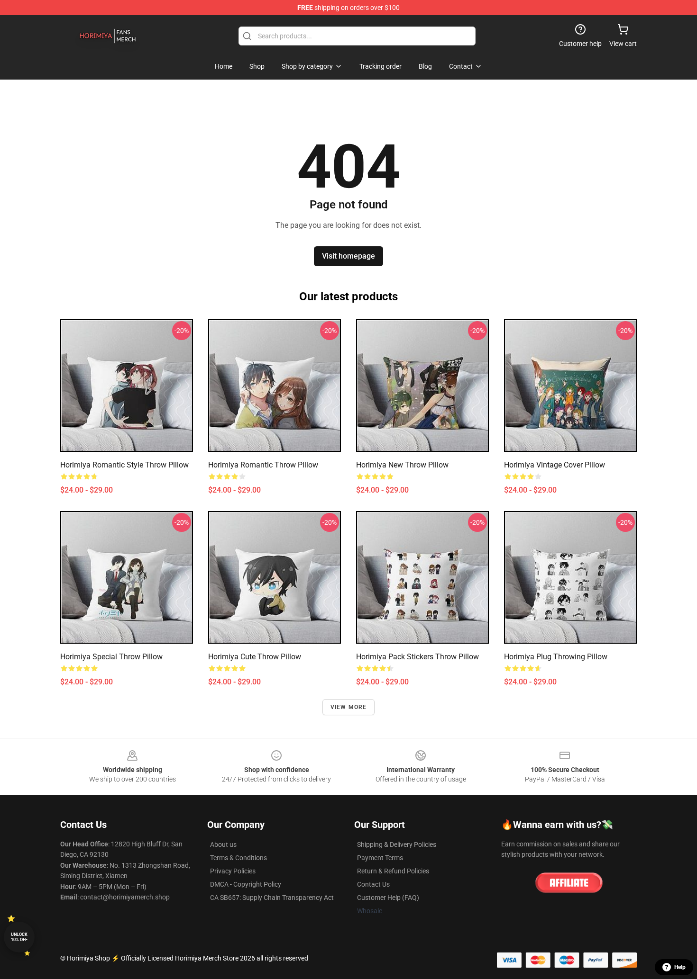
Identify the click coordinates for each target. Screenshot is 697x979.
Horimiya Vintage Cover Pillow (554, 464)
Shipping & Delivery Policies (396, 844)
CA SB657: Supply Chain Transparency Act (272, 897)
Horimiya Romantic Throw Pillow (263, 464)
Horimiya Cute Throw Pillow (254, 656)
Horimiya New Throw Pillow (402, 464)
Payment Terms (380, 858)
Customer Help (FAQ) (388, 897)
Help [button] (680, 967)
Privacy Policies (233, 871)
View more (348, 707)
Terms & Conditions (238, 858)
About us (223, 844)
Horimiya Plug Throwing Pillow (555, 656)
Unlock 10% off (19, 937)
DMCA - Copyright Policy (245, 884)
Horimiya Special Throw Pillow (111, 656)
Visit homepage (348, 255)
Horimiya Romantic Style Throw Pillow (124, 464)
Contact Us (373, 884)
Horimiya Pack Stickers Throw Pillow (417, 656)
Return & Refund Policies (393, 871)
